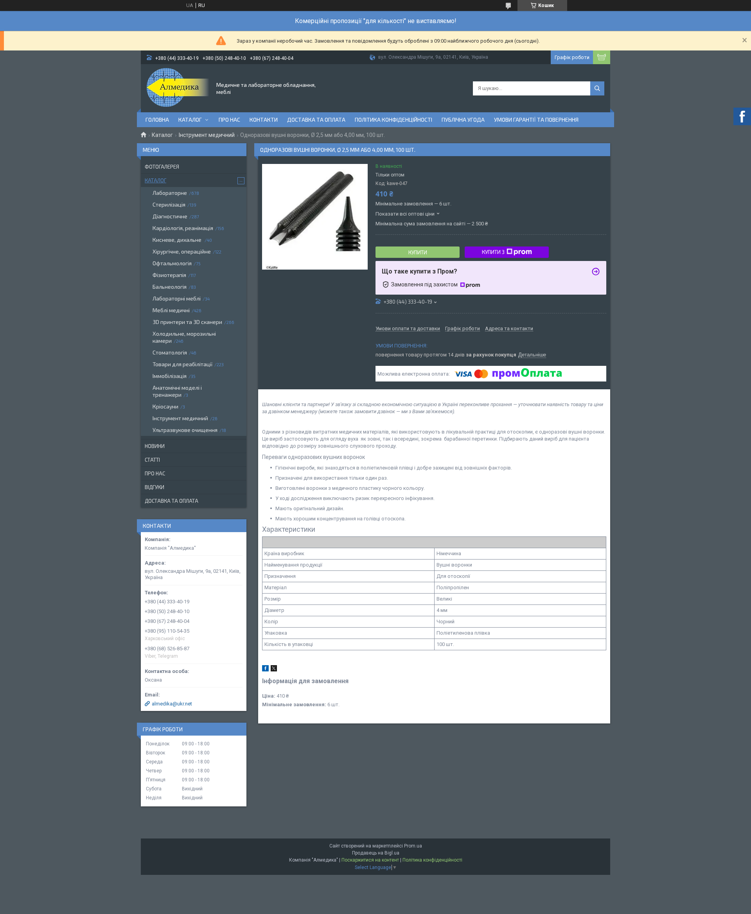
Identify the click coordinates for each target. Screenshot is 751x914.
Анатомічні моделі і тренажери (177, 391)
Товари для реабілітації (182, 364)
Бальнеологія (170, 286)
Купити (417, 252)
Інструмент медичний (207, 135)
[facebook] (265, 670)
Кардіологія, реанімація (183, 228)
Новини (155, 446)
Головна (157, 119)
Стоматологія (170, 352)
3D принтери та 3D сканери (187, 321)
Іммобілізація (170, 375)
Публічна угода (463, 119)
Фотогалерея (162, 167)
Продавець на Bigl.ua (375, 853)
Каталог (190, 119)
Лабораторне (170, 192)
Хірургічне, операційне (182, 251)
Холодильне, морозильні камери (184, 337)
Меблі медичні (171, 310)
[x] (274, 670)
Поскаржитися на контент (370, 860)
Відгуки (154, 487)
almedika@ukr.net (172, 704)
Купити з (493, 252)
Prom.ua (413, 846)
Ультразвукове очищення (185, 429)
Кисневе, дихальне (178, 239)
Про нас (229, 119)
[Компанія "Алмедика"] (178, 87)
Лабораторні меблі (177, 298)
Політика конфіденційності (393, 119)
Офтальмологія (172, 263)
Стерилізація (169, 204)
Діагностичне (170, 216)
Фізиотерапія (169, 275)
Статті (152, 460)
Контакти (264, 119)
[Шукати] (597, 88)
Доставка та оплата (316, 119)
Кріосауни (165, 406)
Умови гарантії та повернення (536, 119)
